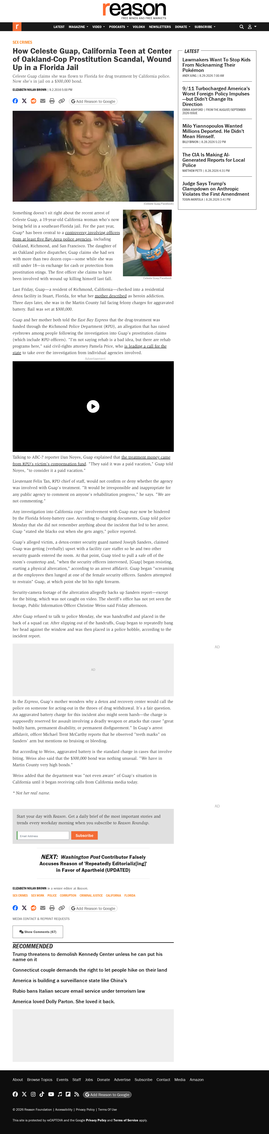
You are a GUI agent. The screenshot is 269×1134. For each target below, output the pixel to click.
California (113, 895)
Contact (163, 1079)
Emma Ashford (192, 109)
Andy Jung (189, 75)
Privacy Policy (85, 1109)
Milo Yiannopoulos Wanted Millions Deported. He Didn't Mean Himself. (213, 131)
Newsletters (160, 27)
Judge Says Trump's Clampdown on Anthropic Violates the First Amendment (215, 188)
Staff (77, 1079)
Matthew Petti (192, 170)
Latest (59, 27)
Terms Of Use (107, 1109)
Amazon (197, 1079)
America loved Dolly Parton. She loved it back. (64, 1001)
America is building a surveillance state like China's (70, 980)
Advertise (122, 1079)
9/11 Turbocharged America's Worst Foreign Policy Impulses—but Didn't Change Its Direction (216, 96)
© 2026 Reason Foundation (32, 1109)
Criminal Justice (91, 895)
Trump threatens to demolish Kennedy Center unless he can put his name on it (87, 957)
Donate (181, 27)
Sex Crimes (22, 42)
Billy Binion (190, 141)
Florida (129, 895)
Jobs (89, 1079)
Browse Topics (39, 1079)
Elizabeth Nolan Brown (29, 89)
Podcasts (117, 27)
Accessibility (64, 1109)
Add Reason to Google (95, 101)
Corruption (68, 895)
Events (62, 1079)
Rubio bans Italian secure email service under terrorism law (79, 991)
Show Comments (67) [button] (40, 932)
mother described (111, 295)
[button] (252, 26)
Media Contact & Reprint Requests (41, 919)
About (18, 1079)
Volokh (139, 27)
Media (180, 1079)
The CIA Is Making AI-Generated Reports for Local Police (213, 159)
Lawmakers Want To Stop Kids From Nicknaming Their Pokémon (216, 64)
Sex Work (37, 895)
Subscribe (204, 27)
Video (97, 27)
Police (52, 895)
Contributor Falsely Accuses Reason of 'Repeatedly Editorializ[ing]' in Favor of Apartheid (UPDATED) (93, 863)
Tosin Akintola (192, 199)
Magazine (77, 27)
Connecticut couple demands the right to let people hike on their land (90, 970)
